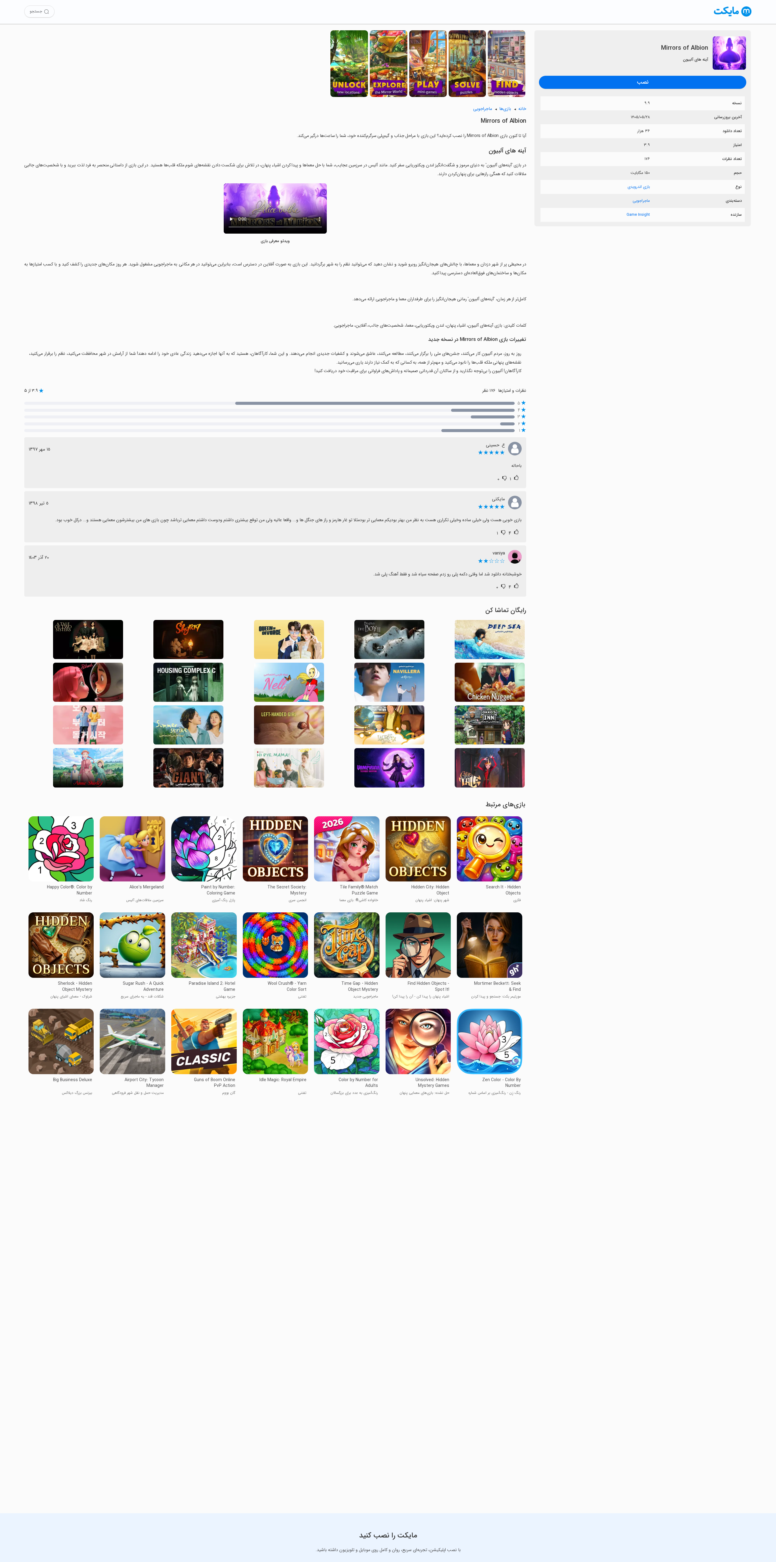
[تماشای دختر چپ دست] (289, 726)
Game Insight (638, 214)
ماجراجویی (641, 201)
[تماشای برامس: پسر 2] (389, 641)
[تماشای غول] (188, 769)
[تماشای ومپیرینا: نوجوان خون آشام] (389, 769)
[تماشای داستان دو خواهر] (88, 641)
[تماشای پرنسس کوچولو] (88, 726)
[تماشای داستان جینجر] (490, 769)
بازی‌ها (505, 108)
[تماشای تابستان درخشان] (188, 726)
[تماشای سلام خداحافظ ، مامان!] (289, 769)
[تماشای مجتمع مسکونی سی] (188, 684)
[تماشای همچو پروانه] (389, 684)
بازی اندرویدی (638, 187)
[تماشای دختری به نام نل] (289, 684)
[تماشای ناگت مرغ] (490, 684)
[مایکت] (733, 16)
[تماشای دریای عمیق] (490, 641)
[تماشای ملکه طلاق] (289, 641)
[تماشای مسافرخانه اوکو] (490, 726)
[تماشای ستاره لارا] (389, 726)
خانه (522, 108)
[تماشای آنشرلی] (88, 769)
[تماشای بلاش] (88, 684)
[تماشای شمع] (188, 641)
